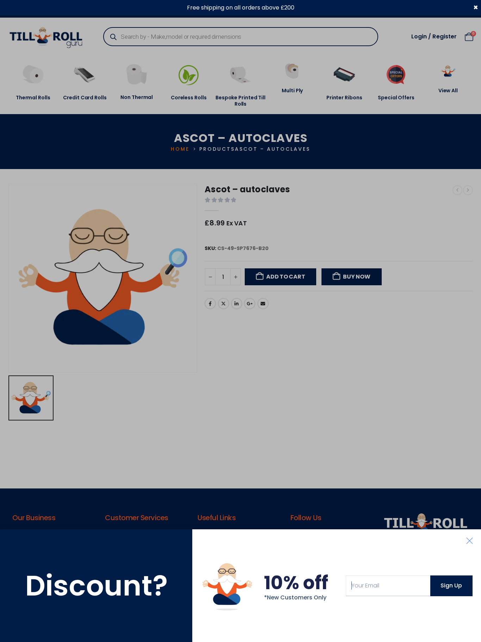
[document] (240, 321)
